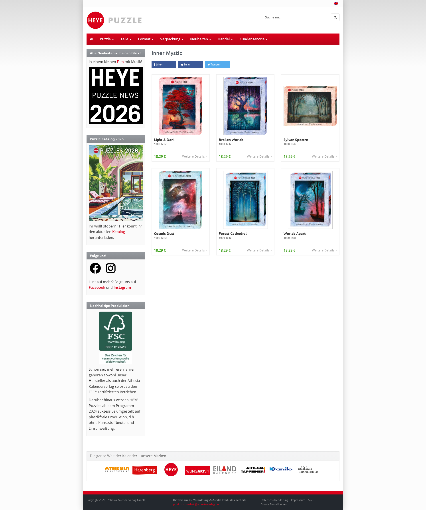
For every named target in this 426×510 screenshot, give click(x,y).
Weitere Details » (194, 156)
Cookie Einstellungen (273, 504)
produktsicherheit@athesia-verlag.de (196, 504)
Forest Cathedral (233, 235)
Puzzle (106, 39)
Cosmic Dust (164, 235)
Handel (224, 39)
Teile (124, 39)
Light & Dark (164, 141)
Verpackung (170, 39)
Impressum (298, 500)
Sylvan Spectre (296, 141)
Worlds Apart (295, 235)
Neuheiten (199, 39)
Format (144, 39)
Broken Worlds (231, 141)
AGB (311, 500)
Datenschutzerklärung (274, 500)
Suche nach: (274, 17)
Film (120, 61)
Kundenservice (252, 39)
